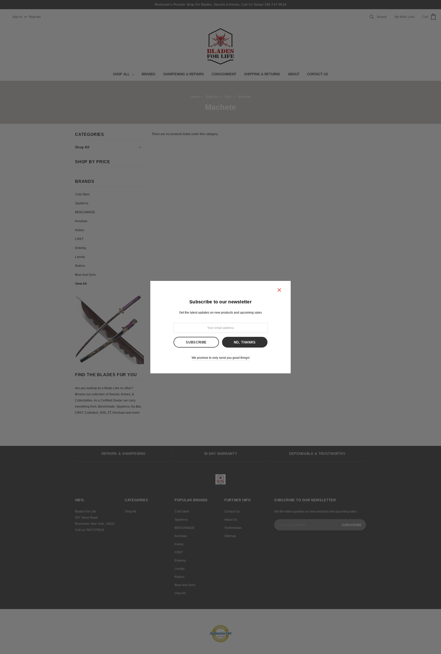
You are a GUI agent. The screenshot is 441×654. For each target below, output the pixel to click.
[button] (279, 290)
